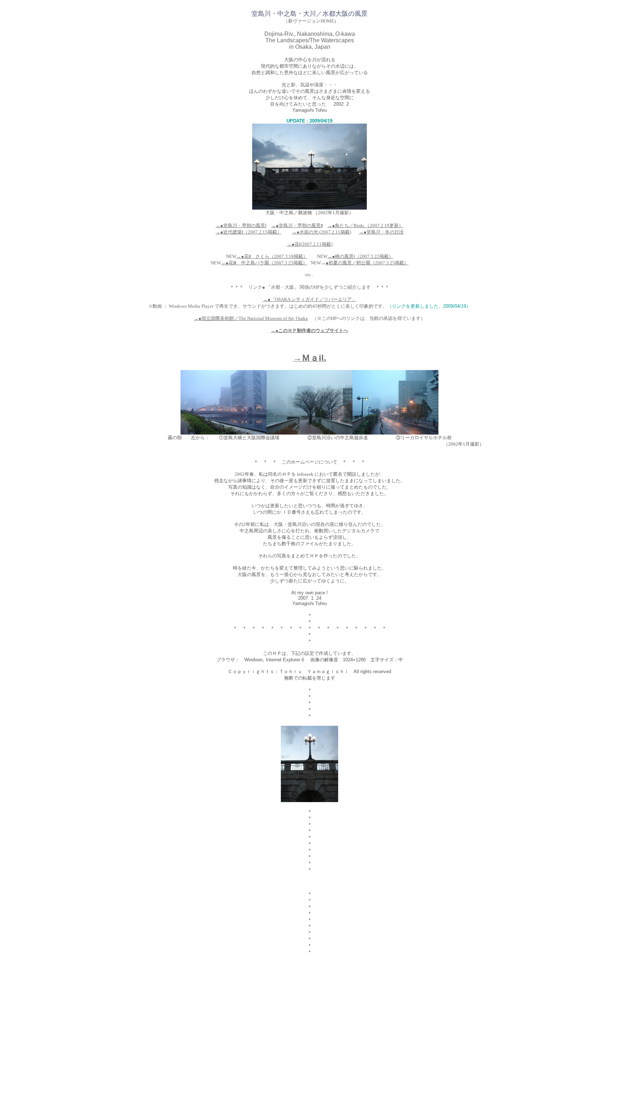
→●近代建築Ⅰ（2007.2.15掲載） (249, 232)
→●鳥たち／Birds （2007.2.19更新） (365, 225)
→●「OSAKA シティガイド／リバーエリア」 (309, 299)
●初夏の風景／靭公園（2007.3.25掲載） (367, 262)
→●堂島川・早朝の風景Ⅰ (241, 225)
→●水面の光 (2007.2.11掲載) (321, 232)
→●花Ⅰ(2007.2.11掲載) (309, 244)
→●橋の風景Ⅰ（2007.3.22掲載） (360, 256)
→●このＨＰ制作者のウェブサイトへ (309, 330)
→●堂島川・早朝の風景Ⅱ (297, 225)
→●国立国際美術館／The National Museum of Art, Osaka (251, 318)
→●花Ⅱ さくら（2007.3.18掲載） (272, 256)
